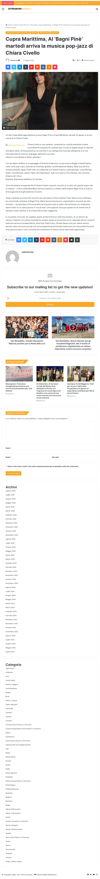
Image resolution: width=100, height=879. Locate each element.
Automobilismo (11, 688)
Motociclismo (11, 757)
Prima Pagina (44, 33)
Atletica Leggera (12, 684)
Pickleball (9, 777)
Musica (34, 33)
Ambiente (9, 672)
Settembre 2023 (12, 632)
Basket (8, 692)
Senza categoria (12, 825)
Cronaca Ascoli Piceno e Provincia (18, 725)
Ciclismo (9, 713)
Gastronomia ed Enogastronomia (18, 745)
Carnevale (9, 708)
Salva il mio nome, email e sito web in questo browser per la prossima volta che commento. (43, 466)
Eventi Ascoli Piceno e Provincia (25, 25)
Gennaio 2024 (11, 615)
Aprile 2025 (10, 555)
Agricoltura (10, 668)
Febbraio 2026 (11, 515)
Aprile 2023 (10, 652)
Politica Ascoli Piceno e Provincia (18, 781)
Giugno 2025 (10, 547)
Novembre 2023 (12, 623)
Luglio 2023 (10, 640)
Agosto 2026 (10, 491)
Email (8, 457)
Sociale (8, 833)
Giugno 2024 (10, 595)
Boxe (7, 696)
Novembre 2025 (12, 527)
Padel (8, 769)
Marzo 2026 (10, 511)
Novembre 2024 (12, 575)
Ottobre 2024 (11, 579)
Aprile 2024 (10, 603)
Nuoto (8, 765)
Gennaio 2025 (11, 567)
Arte (7, 676)
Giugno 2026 (10, 499)
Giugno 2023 (10, 644)
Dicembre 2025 (11, 523)
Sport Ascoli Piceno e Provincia (17, 837)
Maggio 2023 (11, 648)
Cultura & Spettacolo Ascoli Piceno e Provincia (23, 729)
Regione (9, 797)
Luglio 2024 (10, 591)
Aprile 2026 (10, 507)
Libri (7, 749)
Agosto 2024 (10, 587)
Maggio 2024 (11, 599)
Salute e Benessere (13, 813)
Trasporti (9, 853)
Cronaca (9, 721)
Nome (8, 448)
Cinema (8, 717)
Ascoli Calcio (10, 680)
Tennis (8, 845)
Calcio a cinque (11, 700)
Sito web (55, 457)
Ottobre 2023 (11, 628)
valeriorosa (14, 60)
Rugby (8, 805)
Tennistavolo (10, 849)
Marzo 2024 (10, 607)
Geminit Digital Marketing (45, 875)
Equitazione (10, 737)
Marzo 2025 (10, 559)
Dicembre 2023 (11, 619)
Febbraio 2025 (11, 563)
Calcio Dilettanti (11, 704)
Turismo (9, 857)
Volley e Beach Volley (14, 861)
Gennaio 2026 (11, 519)
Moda (8, 753)
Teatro (8, 841)
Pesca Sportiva (11, 773)
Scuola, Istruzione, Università (17, 821)
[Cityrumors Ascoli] (19, 9)
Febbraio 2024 (11, 611)
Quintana (9, 793)
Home (9, 25)
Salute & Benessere (13, 809)
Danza (8, 733)
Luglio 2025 (10, 543)
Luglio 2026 (10, 495)
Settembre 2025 (12, 535)
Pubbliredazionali (12, 789)
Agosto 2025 (10, 539)
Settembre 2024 (12, 583)
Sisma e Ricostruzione (14, 829)
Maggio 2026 (11, 503)
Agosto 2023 (10, 636)
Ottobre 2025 (11, 531)
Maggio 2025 (11, 551)
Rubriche (55, 33)
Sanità (8, 817)
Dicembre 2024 (11, 571)
